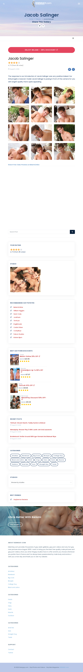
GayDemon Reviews (21, 500)
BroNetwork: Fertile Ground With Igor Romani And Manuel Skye (33, 436)
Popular (38, 19)
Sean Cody (17, 314)
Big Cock (36, 456)
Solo (34, 464)
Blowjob (47, 456)
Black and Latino (18, 460)
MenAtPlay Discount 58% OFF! (33, 398)
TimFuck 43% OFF (26, 385)
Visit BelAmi (14, 524)
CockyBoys (17, 331)
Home (31, 19)
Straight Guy (43, 464)
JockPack (17, 317)
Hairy (45, 460)
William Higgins (19, 311)
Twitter (10, 653)
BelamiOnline (18, 307)
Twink (54, 464)
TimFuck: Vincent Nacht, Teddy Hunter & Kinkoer (27, 423)
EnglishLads (18, 324)
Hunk (53, 460)
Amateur (15, 456)
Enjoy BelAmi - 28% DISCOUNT (40, 50)
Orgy (38, 460)
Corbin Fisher (18, 327)
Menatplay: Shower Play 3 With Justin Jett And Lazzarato (31, 430)
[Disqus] (41, 195)
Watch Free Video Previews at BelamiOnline (23, 165)
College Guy (58, 456)
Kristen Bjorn (18, 337)
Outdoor (15, 464)
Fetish (30, 460)
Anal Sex (25, 464)
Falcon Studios (19, 334)
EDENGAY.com (64, 667)
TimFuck (17, 321)
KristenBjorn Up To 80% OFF (32, 370)
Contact (11, 649)
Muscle (61, 460)
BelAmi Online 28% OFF (29, 356)
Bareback (25, 456)
